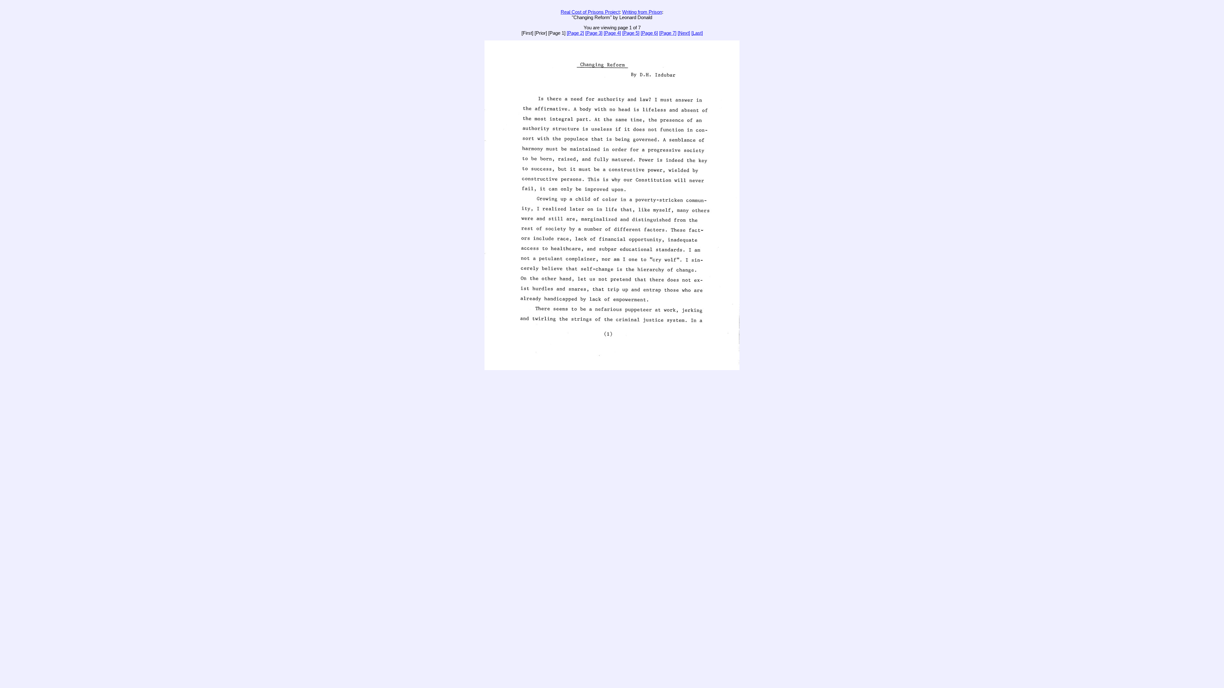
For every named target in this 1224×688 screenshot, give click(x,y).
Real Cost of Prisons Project (590, 12)
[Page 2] (575, 33)
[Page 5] (630, 33)
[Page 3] (593, 33)
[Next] (684, 33)
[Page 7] (667, 33)
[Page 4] (612, 33)
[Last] (697, 33)
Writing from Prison (642, 12)
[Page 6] (649, 33)
